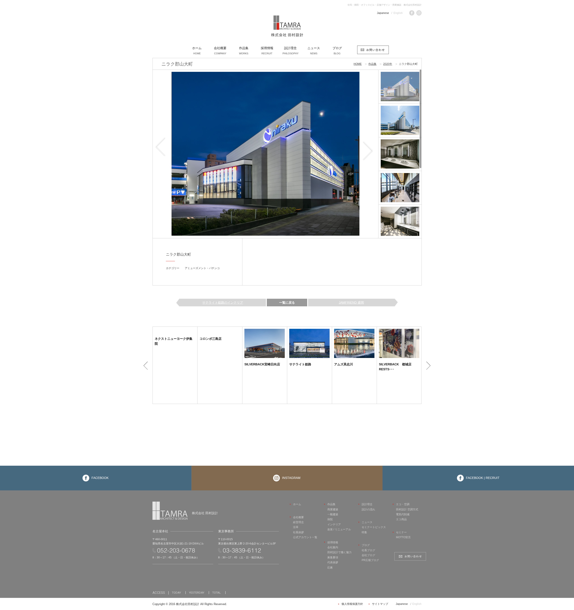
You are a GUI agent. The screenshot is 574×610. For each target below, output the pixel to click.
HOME (358, 64)
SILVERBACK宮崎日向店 (262, 364)
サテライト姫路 (300, 364)
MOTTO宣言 (403, 537)
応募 (330, 567)
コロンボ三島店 (211, 338)
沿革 (295, 527)
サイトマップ (380, 604)
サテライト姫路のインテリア (222, 302)
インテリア (334, 524)
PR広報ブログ (370, 560)
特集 (364, 532)
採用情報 (332, 542)
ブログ (366, 545)
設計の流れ (368, 509)
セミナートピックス (374, 527)
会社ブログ (368, 555)
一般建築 (332, 514)
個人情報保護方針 (352, 604)
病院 (330, 519)
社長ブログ (368, 550)
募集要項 (332, 557)
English (398, 13)
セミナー (401, 532)
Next (367, 154)
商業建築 (332, 509)
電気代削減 (402, 514)
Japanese (383, 13)
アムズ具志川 (343, 364)
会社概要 (298, 517)
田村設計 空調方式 (407, 509)
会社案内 (332, 547)
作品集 (372, 64)
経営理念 (298, 522)
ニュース (367, 522)
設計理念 (367, 504)
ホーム (297, 504)
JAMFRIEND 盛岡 (351, 302)
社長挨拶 (298, 532)
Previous (163, 154)
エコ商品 (401, 519)
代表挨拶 (332, 562)
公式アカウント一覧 (305, 537)
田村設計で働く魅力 (339, 552)
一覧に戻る (287, 302)
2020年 (387, 64)
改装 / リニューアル (339, 529)
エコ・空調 (402, 504)
